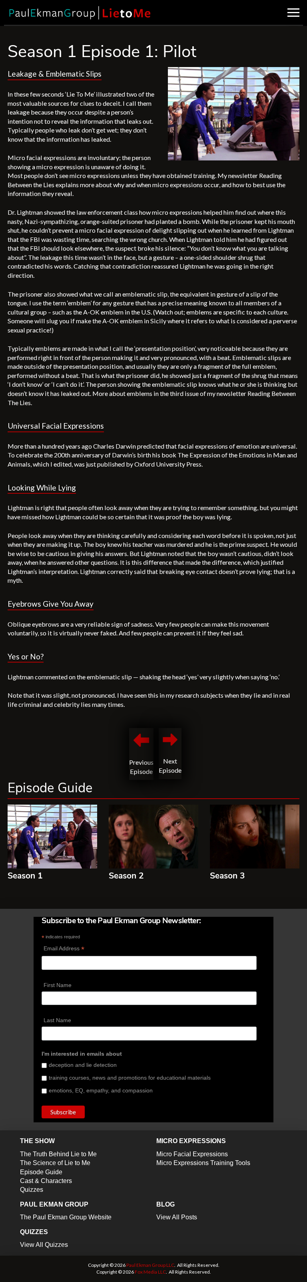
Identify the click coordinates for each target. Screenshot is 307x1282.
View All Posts (176, 1217)
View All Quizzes (44, 1244)
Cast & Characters (46, 1180)
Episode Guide (41, 1172)
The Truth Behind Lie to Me (58, 1154)
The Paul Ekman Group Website (66, 1217)
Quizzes (31, 1189)
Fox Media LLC (150, 1272)
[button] (293, 12)
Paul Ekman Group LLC (150, 1265)
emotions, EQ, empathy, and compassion (101, 1090)
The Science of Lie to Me (55, 1162)
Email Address (64, 949)
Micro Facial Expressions (192, 1154)
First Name (58, 985)
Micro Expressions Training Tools (203, 1162)
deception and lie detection (83, 1065)
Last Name (57, 1020)
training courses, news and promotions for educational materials (130, 1077)
